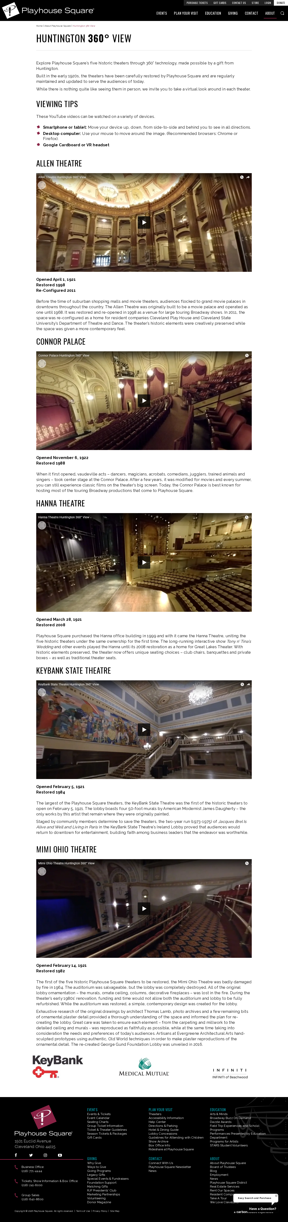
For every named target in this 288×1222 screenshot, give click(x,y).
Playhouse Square (48, 10)
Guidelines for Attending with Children (176, 1137)
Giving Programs (99, 1171)
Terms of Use (83, 1211)
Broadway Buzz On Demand (230, 1118)
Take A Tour (218, 1198)
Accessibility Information (166, 1118)
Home (39, 26)
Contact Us (239, 3)
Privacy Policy (100, 1211)
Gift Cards (220, 3)
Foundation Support (101, 1182)
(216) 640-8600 (32, 1199)
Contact (251, 13)
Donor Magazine (99, 1202)
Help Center (157, 1122)
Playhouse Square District (228, 1182)
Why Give (94, 1163)
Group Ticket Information (105, 1126)
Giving (233, 13)
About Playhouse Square (57, 26)
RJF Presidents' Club (101, 1190)
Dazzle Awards (220, 1122)
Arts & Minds (219, 1114)
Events (162, 13)
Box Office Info (159, 1145)
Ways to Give (96, 1167)
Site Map (115, 1211)
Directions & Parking (163, 1126)
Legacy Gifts (96, 1175)
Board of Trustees (223, 1167)
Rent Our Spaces (222, 1190)
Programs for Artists (224, 1141)
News (153, 1171)
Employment (219, 1175)
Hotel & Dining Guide (164, 1130)
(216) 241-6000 (32, 1185)
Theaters (155, 1114)
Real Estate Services (224, 1186)
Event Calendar (98, 1118)
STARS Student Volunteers (229, 1145)
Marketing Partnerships (103, 1194)
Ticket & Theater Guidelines (107, 1130)
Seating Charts (97, 1122)
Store (255, 3)
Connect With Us (161, 1163)
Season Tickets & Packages (107, 1133)
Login (268, 3)
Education (213, 13)
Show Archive (158, 1141)
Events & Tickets (99, 1114)
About (270, 13)
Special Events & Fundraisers (108, 1178)
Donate (281, 3)
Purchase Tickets (197, 3)
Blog (213, 1171)
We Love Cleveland (224, 1202)
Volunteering (96, 1198)
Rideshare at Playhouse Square (171, 1149)
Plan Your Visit (186, 13)
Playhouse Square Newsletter (170, 1167)
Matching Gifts (97, 1186)
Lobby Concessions (163, 1133)
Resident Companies (225, 1194)
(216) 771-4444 (32, 1171)
